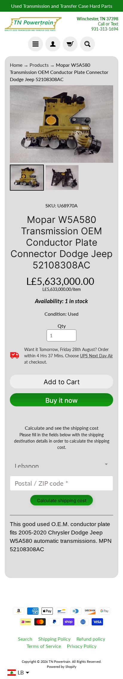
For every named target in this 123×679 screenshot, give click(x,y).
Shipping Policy (54, 639)
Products (39, 65)
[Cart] (70, 44)
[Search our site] (87, 44)
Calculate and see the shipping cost (62, 428)
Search (25, 639)
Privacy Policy (81, 646)
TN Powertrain (59, 661)
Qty (62, 326)
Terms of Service (44, 646)
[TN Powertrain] (33, 24)
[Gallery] (61, 138)
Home (16, 65)
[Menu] (35, 44)
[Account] (52, 44)
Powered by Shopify (61, 667)
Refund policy (90, 639)
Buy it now (61, 400)
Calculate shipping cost (61, 500)
